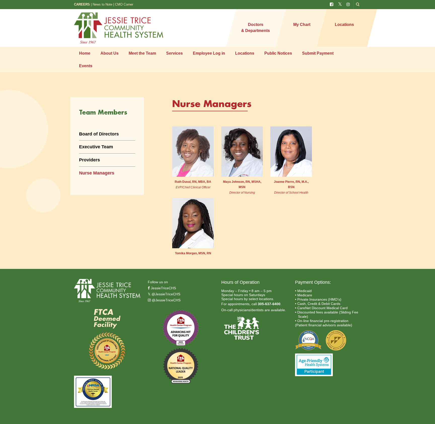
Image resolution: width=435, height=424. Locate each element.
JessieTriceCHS (163, 288)
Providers (89, 159)
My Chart (301, 24)
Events (85, 66)
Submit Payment (318, 53)
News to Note (102, 4)
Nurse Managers (96, 172)
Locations (344, 24)
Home (84, 53)
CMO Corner (124, 4)
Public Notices (278, 53)
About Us (109, 53)
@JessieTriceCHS (165, 294)
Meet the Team (142, 53)
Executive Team (96, 146)
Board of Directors (99, 133)
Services (174, 53)
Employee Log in (209, 53)
